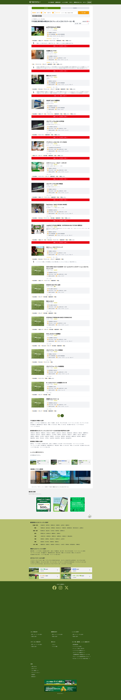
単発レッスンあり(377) (76, 552)
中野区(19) (33, 432)
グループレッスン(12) (84, 422)
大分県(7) (63, 544)
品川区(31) (38, 434)
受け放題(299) (43, 445)
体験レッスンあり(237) (64, 445)
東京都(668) (69, 528)
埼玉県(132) (58, 528)
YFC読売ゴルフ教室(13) (35, 562)
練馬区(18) (74, 436)
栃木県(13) (48, 528)
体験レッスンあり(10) (52, 424)
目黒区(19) (75, 432)
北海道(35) (43, 525)
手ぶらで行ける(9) (63, 422)
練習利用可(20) (40, 424)
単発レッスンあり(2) (62, 424)
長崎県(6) (52, 544)
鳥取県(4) (42, 539)
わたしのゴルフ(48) (45, 562)
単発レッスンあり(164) (74, 445)
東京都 (46, 487)
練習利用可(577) (50, 445)
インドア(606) (38, 443)
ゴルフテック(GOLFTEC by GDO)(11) (68, 560)
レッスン (42, 487)
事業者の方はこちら (78, 2)
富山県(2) (48, 530)
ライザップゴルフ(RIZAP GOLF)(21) (53, 560)
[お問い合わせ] (40, 667)
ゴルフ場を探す (51, 2)
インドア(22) (37, 422)
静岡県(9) (53, 533)
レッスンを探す (65, 2)
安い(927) (62, 551)
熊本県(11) (57, 544)
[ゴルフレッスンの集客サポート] (81, 653)
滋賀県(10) (59, 536)
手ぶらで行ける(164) (67, 443)
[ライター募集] (77, 504)
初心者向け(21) (44, 422)
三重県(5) (58, 533)
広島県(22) (57, 539)
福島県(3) (67, 525)
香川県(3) (47, 541)
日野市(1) (59, 434)
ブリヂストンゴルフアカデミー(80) (37, 560)
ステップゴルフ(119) (81, 560)
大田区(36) (43, 434)
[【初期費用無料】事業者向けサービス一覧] (81, 655)
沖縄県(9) (78, 544)
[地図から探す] (40, 637)
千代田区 (50, 487)
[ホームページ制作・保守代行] (81, 649)
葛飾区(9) (83, 436)
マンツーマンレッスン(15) (73, 422)
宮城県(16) (53, 525)
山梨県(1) (81, 528)
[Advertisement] (60, 610)
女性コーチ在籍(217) (53, 443)
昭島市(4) (53, 432)
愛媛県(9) (52, 541)
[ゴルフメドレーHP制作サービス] (60, 682)
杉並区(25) (47, 436)
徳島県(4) (42, 541)
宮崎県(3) (67, 544)
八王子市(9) (54, 434)
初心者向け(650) (45, 443)
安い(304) (60, 443)
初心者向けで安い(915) (35, 554)
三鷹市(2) (75, 434)
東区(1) (37, 438)
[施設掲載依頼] (81, 645)
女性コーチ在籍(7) (51, 422)
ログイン (84, 2)
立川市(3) (42, 436)
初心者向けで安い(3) (71, 424)
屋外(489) (32, 551)
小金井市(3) (52, 438)
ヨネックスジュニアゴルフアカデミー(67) (52, 563)
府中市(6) (79, 436)
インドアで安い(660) (45, 554)
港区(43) (80, 432)
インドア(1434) (38, 551)
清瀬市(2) (37, 436)
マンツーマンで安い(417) (55, 554)
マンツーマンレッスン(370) (78, 443)
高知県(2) (57, 541)
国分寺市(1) (57, 438)
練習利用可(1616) (51, 552)
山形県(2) (63, 525)
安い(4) (57, 422)
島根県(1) (47, 539)
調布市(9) (63, 436)
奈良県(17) (64, 536)
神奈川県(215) (76, 528)
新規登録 (89, 2)
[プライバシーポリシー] (40, 673)
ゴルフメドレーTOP (36, 487)
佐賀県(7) (48, 544)
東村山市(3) (68, 436)
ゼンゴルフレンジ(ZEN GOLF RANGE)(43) (66, 562)
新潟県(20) (43, 530)
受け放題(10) (33, 424)
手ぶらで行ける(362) (69, 551)
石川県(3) (52, 530)
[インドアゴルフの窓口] (81, 647)
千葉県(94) (64, 528)
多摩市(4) (32, 436)
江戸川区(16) (57, 436)
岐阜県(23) (48, 533)
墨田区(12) (84, 434)
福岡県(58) (43, 544)
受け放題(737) (44, 552)
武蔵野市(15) (85, 432)
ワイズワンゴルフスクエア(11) (37, 563)
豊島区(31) (38, 432)
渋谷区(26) (58, 432)
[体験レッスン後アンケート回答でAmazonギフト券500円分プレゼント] (43, 504)
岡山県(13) (52, 539)
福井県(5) (57, 530)
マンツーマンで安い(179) (45, 447)
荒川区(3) (42, 438)
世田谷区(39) (69, 432)
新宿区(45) (43, 432)
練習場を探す (58, 2)
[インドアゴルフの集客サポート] (81, 651)
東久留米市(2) (68, 438)
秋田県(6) (58, 525)
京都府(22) (54, 536)
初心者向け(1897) (46, 551)
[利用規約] (40, 675)
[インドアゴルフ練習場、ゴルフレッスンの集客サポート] (60, 689)
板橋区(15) (48, 434)
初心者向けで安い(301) (84, 445)
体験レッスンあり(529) (66, 552)
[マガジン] (60, 645)
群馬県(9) (53, 528)
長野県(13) (62, 530)
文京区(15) (64, 432)
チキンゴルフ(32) (53, 562)
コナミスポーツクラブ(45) (66, 563)
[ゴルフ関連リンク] (40, 671)
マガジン (71, 2)
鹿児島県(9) (72, 544)
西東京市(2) (33, 438)
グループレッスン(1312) (35, 552)
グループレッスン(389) (35, 445)
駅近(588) (57, 445)
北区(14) (79, 434)
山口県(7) (63, 539)
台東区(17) (69, 434)
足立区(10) (64, 434)
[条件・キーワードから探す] (40, 635)
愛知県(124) (43, 533)
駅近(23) (45, 424)
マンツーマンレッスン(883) (79, 551)
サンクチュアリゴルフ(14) (80, 562)
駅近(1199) (58, 552)
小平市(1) (47, 438)
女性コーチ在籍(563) (55, 551)
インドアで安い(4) (80, 424)
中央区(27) (48, 432)
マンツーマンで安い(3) (35, 426)
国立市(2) (63, 438)
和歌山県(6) (70, 536)
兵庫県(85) (48, 536)
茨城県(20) (43, 528)
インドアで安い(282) (35, 447)
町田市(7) (52, 436)
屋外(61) (32, 443)
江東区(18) (33, 434)
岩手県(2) (48, 525)
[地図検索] (60, 504)
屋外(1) (32, 422)
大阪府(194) (43, 536)
